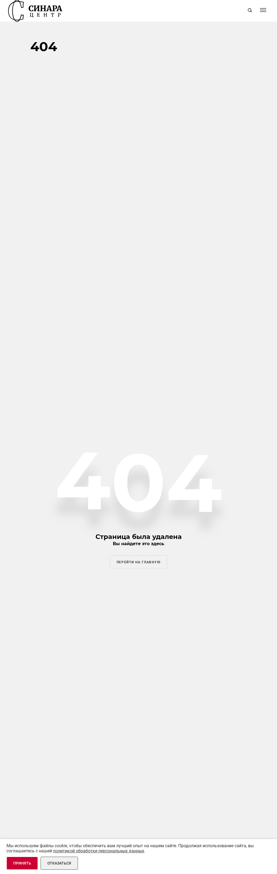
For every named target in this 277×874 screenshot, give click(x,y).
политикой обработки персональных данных (98, 850)
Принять (22, 863)
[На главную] (35, 11)
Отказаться (59, 863)
